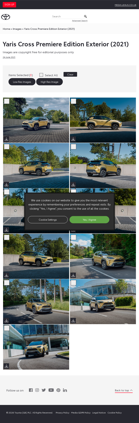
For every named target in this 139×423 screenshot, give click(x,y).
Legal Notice (99, 412)
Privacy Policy (62, 412)
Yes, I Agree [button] (89, 219)
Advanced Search (80, 20)
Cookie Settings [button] (48, 219)
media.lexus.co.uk (125, 4)
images (17, 28)
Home (6, 28)
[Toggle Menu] (134, 16)
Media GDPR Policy (80, 412)
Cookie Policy (115, 412)
